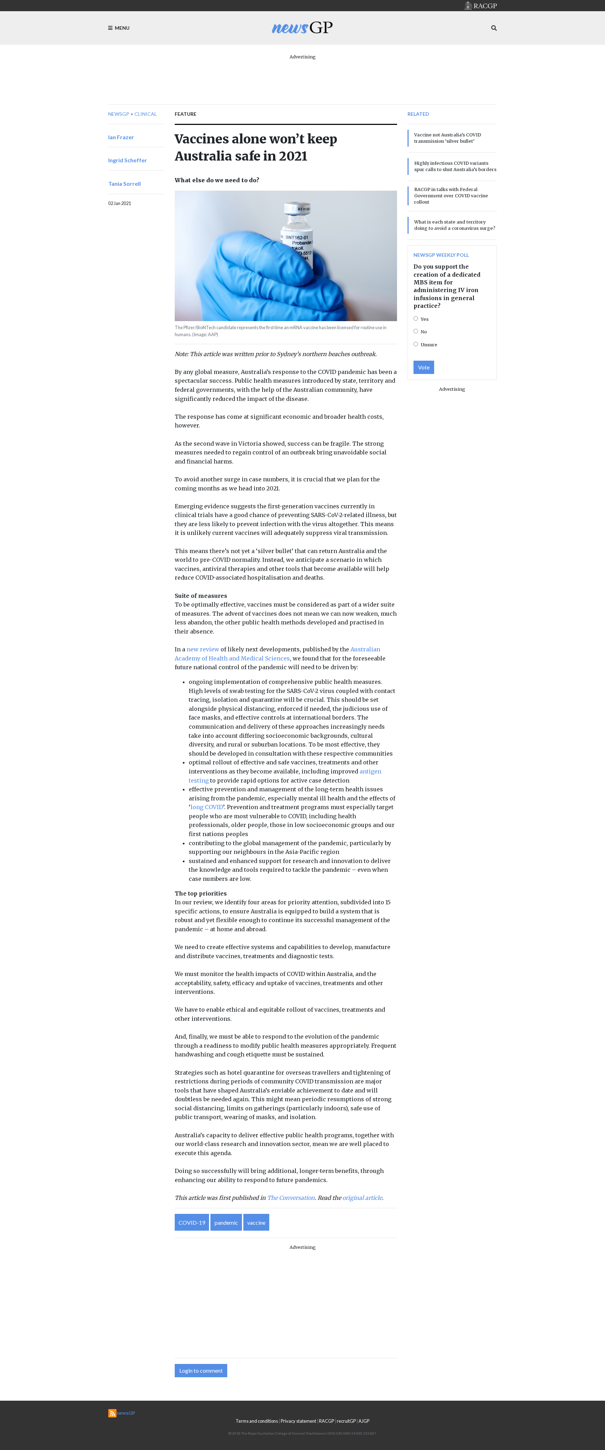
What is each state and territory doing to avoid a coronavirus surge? (454, 225)
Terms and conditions (257, 1421)
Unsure (429, 344)
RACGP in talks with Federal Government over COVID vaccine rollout (451, 195)
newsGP (118, 114)
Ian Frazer (121, 137)
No (424, 331)
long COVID (206, 807)
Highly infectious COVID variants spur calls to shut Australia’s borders (455, 166)
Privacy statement (298, 1421)
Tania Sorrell (124, 183)
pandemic (226, 1222)
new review (203, 649)
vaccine (256, 1222)
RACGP (326, 1421)
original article (362, 1197)
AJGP (364, 1421)
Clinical (145, 114)
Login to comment (201, 1370)
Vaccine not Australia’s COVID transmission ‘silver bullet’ (447, 138)
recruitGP (346, 1421)
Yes (425, 319)
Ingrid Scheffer (127, 160)
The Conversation (291, 1197)
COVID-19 (192, 1222)
